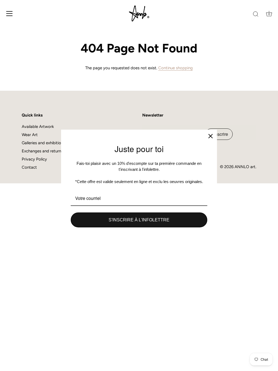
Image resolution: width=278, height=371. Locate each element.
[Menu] (9, 14)
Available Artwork (38, 126)
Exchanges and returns (42, 151)
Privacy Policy (34, 159)
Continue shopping (175, 67)
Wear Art (30, 134)
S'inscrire (219, 134)
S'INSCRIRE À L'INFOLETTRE (139, 220)
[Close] (210, 136)
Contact (29, 167)
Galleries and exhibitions (43, 142)
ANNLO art (245, 166)
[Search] (256, 14)
